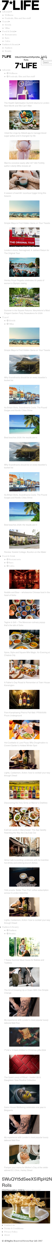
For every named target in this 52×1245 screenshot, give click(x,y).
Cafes (7, 41)
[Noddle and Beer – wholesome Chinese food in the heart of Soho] (24, 579)
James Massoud (32, 1190)
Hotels (8, 24)
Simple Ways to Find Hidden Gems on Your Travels (27, 223)
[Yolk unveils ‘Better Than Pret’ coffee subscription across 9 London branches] (24, 876)
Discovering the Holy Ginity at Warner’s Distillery (25, 802)
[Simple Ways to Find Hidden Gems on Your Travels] (24, 210)
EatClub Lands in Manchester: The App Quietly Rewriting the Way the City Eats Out (25, 831)
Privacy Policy (10, 1231)
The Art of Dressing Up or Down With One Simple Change (26, 991)
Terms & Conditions (13, 1228)
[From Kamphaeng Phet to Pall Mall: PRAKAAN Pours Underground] (24, 699)
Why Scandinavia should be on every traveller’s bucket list (25, 379)
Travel (5, 21)
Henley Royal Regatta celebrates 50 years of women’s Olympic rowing (24, 282)
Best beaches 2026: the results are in (20, 437)
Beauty (8, 51)
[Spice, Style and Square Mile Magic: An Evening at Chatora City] (24, 639)
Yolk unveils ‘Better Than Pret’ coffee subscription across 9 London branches (26, 891)
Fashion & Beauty (10, 44)
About (7, 1235)
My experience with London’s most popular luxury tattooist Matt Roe (26, 1021)
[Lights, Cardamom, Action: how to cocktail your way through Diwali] (24, 759)
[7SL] (6, 56)
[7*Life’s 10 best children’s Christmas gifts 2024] (24, 1036)
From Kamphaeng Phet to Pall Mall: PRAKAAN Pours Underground (25, 714)
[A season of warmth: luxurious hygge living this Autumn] (24, 179)
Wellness (9, 15)
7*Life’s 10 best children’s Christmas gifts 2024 (25, 1050)
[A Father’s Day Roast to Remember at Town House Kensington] (24, 669)
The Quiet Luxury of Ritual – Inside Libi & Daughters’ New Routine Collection (22, 1079)
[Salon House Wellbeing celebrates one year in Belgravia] (24, 1094)
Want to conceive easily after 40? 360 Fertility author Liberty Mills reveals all (24, 164)
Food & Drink (8, 31)
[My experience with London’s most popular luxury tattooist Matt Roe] (24, 1006)
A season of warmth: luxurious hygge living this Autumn (25, 194)
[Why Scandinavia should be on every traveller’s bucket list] (24, 364)
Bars (7, 38)
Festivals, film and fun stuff (18, 18)
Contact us (9, 1225)
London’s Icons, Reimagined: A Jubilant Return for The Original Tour (26, 251)
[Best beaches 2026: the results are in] (24, 424)
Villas (7, 28)
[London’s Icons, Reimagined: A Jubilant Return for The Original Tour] (24, 237)
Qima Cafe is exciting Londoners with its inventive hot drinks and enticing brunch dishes (26, 861)
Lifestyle (6, 11)
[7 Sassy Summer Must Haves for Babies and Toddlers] (24, 946)
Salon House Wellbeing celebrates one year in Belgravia (25, 1109)
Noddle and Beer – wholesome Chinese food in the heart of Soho (27, 594)
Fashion (8, 47)
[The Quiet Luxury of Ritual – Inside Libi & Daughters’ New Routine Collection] (24, 1064)
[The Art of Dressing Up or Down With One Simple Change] (24, 976)
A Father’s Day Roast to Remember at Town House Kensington (27, 684)
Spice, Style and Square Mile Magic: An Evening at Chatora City (27, 654)
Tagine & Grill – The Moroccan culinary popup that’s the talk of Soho (24, 624)
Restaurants (11, 34)
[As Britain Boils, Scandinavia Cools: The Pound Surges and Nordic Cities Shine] (24, 394)
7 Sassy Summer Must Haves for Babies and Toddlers (24, 961)
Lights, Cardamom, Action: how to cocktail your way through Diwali (27, 774)
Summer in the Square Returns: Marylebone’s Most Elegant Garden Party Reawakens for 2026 (27, 312)
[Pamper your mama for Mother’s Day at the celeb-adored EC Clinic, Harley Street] (24, 1154)
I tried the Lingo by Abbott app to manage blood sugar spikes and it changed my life (25, 134)
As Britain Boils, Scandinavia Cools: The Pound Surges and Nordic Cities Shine (25, 409)
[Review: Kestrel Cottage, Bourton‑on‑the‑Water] (24, 538)
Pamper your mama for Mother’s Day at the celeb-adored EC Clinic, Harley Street (26, 1169)
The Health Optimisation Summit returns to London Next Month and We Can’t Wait (26, 104)
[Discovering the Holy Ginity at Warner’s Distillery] (24, 789)
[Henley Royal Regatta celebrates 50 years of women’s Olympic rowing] (24, 267)
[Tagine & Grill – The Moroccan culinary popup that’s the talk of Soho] (24, 609)
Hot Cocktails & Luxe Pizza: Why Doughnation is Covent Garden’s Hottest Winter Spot (26, 744)
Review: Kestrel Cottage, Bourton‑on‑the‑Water (25, 552)
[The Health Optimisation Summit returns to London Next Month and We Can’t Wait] (24, 89)
